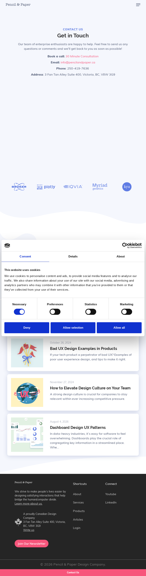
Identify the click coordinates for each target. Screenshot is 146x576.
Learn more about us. (28, 503)
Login (76, 528)
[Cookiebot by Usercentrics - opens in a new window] (125, 245)
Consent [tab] (25, 256)
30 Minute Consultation (82, 56)
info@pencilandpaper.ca (78, 62)
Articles (78, 519)
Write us (28, 530)
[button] (138, 4)
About (77, 494)
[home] (18, 4)
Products (79, 511)
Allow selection (73, 327)
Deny (26, 327)
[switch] (55, 312)
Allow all (119, 327)
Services (78, 502)
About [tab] (121, 256)
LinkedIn (111, 502)
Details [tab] (73, 256)
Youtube (110, 494)
